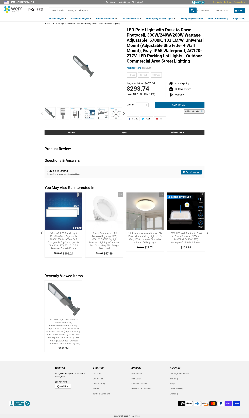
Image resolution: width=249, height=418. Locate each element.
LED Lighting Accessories (191, 18)
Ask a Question (192, 172)
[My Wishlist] (79, 194)
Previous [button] (41, 113)
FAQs (172, 383)
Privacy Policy (99, 383)
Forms (96, 389)
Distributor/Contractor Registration (229, 2)
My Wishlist (204, 10)
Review (71, 132)
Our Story (97, 374)
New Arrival (136, 374)
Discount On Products (141, 389)
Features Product (139, 383)
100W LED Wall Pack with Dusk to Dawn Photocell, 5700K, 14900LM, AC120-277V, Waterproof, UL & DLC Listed (185, 238)
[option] (49, 113)
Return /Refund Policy (218, 18)
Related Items (177, 132)
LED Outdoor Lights (80, 18)
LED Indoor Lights (56, 18)
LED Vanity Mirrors (130, 18)
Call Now (64, 386)
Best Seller (136, 379)
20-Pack (156, 75)
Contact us (98, 379)
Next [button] (124, 113)
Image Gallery (239, 18)
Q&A (124, 132)
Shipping (174, 394)
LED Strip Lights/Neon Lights (159, 18)
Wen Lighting (134, 416)
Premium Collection (105, 18)
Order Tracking (176, 389)
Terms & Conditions (101, 394)
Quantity (130, 105)
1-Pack (132, 75)
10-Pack (143, 75)
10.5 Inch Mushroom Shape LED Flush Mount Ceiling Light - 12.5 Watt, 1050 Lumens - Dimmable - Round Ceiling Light (145, 238)
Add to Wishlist (192, 111)
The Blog (174, 379)
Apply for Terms (139, 68)
